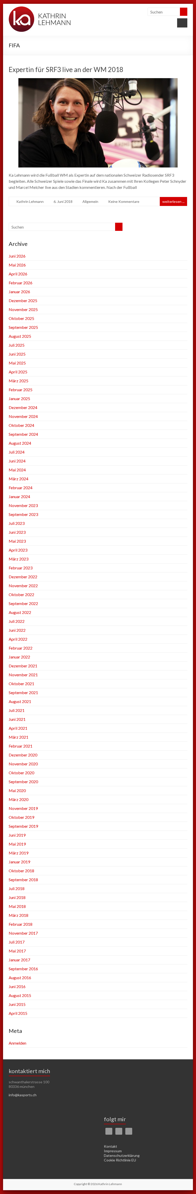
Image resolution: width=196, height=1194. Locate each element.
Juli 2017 (16, 941)
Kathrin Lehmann (30, 201)
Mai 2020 (17, 790)
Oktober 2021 (21, 683)
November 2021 (23, 674)
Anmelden (17, 1043)
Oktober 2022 (21, 594)
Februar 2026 (20, 282)
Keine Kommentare (123, 201)
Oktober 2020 (21, 772)
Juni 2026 (17, 256)
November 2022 (23, 585)
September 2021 (23, 692)
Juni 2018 (17, 897)
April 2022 (18, 639)
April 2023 (18, 549)
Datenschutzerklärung (122, 1155)
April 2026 (18, 273)
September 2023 (23, 514)
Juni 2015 (17, 1004)
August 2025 (20, 336)
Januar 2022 (19, 656)
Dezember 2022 (23, 576)
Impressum (113, 1151)
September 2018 (23, 879)
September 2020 (23, 781)
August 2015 (20, 995)
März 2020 (18, 799)
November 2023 (23, 505)
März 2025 (18, 380)
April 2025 (18, 371)
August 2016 (20, 977)
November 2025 (23, 309)
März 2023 (18, 558)
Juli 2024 (16, 451)
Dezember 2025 (23, 300)
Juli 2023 (16, 523)
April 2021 (18, 728)
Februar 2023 (20, 567)
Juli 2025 (16, 345)
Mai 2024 (17, 469)
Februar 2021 (20, 745)
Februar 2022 (20, 647)
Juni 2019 (17, 835)
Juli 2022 (16, 621)
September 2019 (23, 826)
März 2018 (18, 915)
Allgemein (90, 201)
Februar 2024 (20, 487)
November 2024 (23, 416)
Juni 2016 (17, 986)
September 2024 (23, 434)
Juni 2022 (17, 630)
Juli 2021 (16, 710)
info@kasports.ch (22, 1095)
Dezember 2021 (23, 665)
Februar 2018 (20, 924)
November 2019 (23, 808)
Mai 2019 (17, 843)
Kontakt (110, 1146)
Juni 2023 (17, 532)
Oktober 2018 (21, 870)
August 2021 (20, 701)
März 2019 (18, 852)
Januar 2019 (19, 861)
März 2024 (18, 478)
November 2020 (23, 763)
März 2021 (18, 737)
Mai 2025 (17, 362)
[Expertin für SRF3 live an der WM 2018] (98, 81)
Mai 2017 (17, 950)
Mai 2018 (17, 906)
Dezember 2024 (23, 407)
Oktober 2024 (21, 425)
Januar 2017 (19, 959)
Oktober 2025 (21, 318)
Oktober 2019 (21, 817)
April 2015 (18, 1013)
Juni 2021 (17, 719)
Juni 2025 (17, 354)
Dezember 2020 (23, 754)
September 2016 (23, 968)
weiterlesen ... (173, 201)
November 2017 (23, 933)
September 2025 (23, 327)
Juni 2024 (17, 460)
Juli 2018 (16, 888)
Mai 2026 (17, 264)
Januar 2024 (19, 496)
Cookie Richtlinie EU (120, 1160)
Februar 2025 (20, 389)
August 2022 (20, 612)
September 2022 (23, 603)
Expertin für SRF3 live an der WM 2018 (66, 69)
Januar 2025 (19, 398)
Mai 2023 (17, 541)
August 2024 (20, 443)
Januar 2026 (19, 291)
